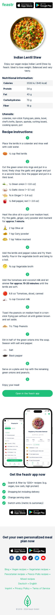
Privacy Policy (22, 588)
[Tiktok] (30, 558)
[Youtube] (43, 558)
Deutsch (22, 583)
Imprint (8, 588)
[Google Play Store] (44, 5)
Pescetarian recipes (15, 574)
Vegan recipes (19, 569)
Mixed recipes (27, 578)
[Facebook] (11, 558)
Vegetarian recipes (38, 569)
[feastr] (8, 5)
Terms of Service (41, 588)
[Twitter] (37, 558)
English (33, 583)
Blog (7, 569)
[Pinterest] (24, 558)
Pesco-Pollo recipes (38, 574)
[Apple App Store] (25, 5)
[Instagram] (18, 558)
